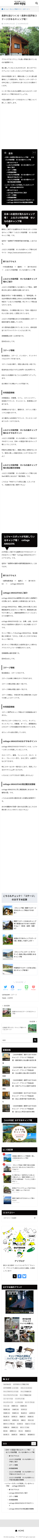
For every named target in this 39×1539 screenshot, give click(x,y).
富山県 (24, 1413)
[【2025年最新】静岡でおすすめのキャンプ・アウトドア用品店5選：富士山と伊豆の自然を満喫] (6, 1108)
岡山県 (6, 1416)
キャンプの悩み (26, 1391)
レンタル (19, 1402)
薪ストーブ (24, 1427)
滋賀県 (15, 1420)
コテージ (14, 995)
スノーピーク (8, 1398)
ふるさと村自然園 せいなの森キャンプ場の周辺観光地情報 (20, 180)
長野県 (10, 998)
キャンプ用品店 (25, 1395)
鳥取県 (22, 1434)
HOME (21, 1530)
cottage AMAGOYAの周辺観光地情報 (20, 202)
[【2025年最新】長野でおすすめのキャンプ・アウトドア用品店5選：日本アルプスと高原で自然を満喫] (6, 1082)
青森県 (28, 1431)
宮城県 (15, 1413)
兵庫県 (23, 1406)
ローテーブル (29, 1402)
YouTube (7, 1384)
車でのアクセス (12, 162)
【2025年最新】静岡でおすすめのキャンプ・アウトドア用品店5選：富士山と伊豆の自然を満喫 (24, 1109)
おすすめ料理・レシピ (11, 1388)
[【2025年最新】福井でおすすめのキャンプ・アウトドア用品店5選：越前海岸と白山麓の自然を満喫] (6, 1056)
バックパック (19, 1398)
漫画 (23, 1420)
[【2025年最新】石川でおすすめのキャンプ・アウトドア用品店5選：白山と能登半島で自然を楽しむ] (6, 1095)
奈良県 (7, 1413)
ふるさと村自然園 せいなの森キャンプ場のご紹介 (20, 166)
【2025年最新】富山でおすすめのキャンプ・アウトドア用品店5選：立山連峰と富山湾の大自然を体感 (19, 1071)
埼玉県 (7, 1409)
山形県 (32, 1413)
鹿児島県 (31, 1434)
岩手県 (14, 1416)
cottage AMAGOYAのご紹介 (17, 192)
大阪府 (15, 1409)
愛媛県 (22, 1416)
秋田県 (6, 1427)
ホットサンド (8, 1402)
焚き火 (31, 1420)
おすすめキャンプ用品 (21, 1384)
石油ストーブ (30, 1424)
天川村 (24, 1409)
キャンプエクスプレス (11, 1395)
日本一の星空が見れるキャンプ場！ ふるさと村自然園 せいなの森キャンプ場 (19, 158)
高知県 (14, 1434)
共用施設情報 (11, 172)
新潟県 (30, 1416)
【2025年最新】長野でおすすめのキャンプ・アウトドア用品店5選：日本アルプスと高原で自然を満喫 (19, 1084)
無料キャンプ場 (9, 1424)
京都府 (15, 1406)
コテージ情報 (11, 170)
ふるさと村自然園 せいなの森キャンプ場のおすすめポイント (20, 175)
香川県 (6, 1434)
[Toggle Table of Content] (33, 152)
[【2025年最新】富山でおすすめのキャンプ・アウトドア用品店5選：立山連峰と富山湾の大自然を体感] (6, 1069)
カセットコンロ (26, 1388)
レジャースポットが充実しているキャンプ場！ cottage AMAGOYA (19, 186)
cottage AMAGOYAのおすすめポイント (20, 200)
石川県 (20, 1424)
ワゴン (6, 1406)
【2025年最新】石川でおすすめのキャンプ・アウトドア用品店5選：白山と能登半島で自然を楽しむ (19, 1097)
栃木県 (7, 1420)
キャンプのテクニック (11, 1391)
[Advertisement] (19, 126)
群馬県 (15, 1427)
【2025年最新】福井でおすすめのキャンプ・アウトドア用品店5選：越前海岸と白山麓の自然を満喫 (19, 1058)
